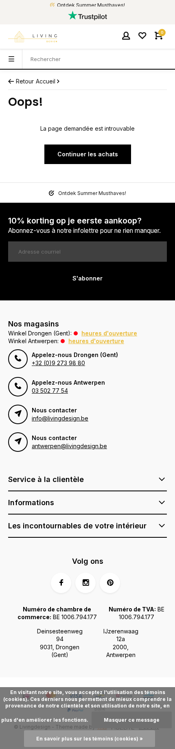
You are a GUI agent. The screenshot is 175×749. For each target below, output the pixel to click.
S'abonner (87, 278)
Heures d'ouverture (109, 333)
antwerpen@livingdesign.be (69, 445)
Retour (25, 81)
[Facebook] (61, 583)
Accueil (45, 81)
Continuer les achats (87, 154)
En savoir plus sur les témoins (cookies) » (89, 739)
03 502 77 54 (50, 390)
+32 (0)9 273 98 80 (58, 362)
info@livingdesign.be (60, 418)
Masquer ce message (132, 720)
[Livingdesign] (32, 36)
